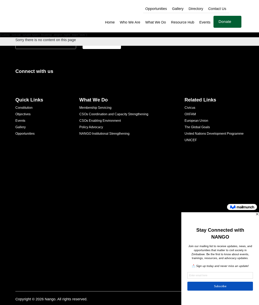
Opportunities (156, 9)
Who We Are (130, 22)
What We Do (155, 22)
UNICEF (191, 140)
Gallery (178, 9)
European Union (196, 120)
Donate (225, 21)
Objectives (23, 114)
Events (204, 22)
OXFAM (190, 114)
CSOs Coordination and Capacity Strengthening (113, 114)
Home (110, 22)
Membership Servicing (95, 107)
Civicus (190, 107)
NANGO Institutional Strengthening (104, 133)
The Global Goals (197, 127)
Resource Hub (182, 22)
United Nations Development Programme (214, 133)
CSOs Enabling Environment (100, 120)
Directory (196, 9)
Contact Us (217, 9)
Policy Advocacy (91, 127)
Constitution (24, 107)
